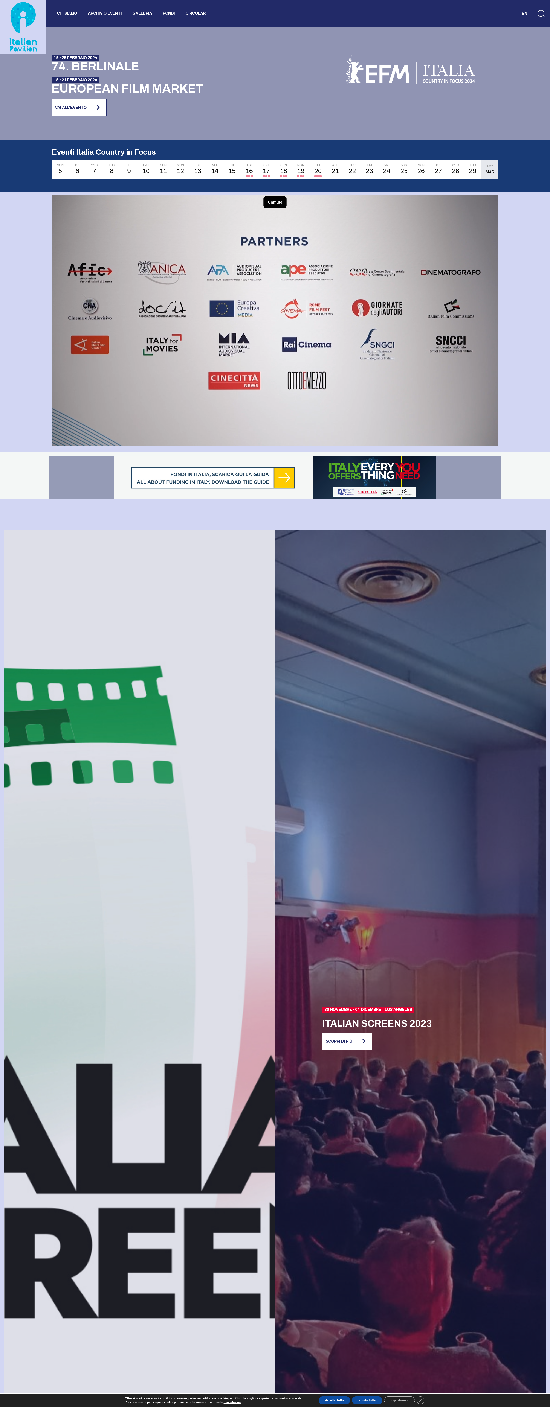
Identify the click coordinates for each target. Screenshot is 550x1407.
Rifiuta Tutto (367, 1400)
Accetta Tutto (334, 1400)
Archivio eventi (105, 13)
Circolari (196, 13)
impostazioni (232, 1402)
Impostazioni (399, 1400)
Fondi (169, 13)
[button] (538, 13)
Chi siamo (67, 13)
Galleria (142, 13)
